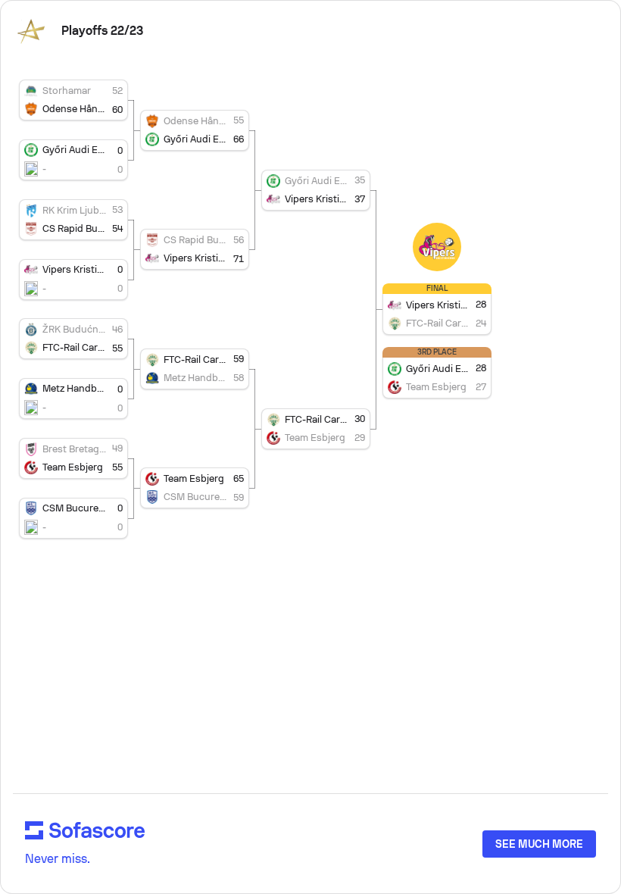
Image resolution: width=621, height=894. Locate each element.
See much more (539, 844)
